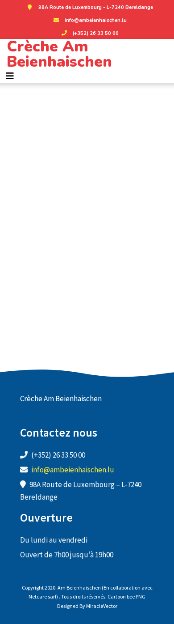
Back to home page (87, 272)
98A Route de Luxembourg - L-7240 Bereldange (95, 7)
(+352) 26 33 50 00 (96, 33)
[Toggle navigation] (10, 76)
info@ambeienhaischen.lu (96, 20)
